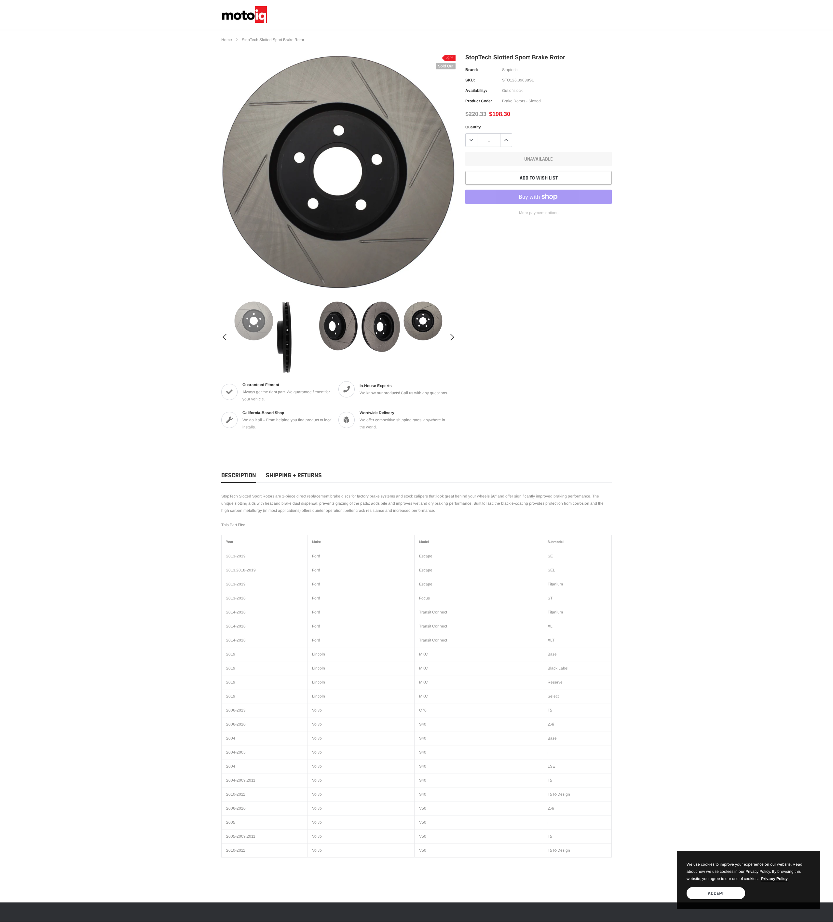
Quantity (473, 127)
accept (716, 893)
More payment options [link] (538, 212)
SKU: (470, 80)
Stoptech (510, 69)
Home (226, 39)
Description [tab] (238, 475)
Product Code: (478, 101)
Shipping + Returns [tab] (294, 475)
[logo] (244, 14)
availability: (476, 90)
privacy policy (774, 878)
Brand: (471, 69)
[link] (253, 320)
